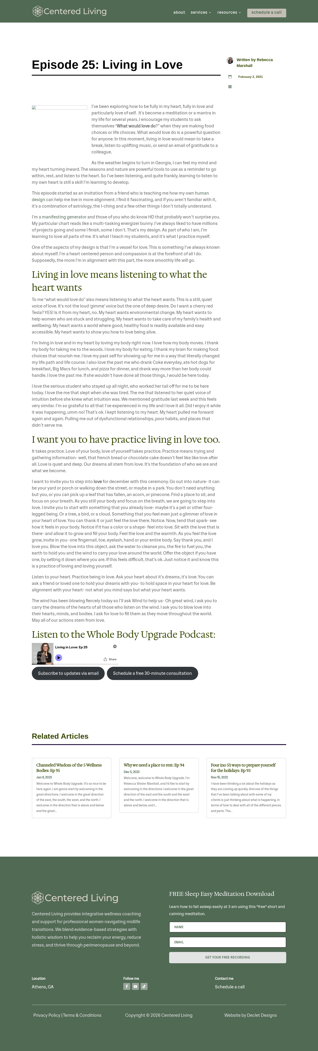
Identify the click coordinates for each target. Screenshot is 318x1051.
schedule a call (267, 13)
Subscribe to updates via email (68, 673)
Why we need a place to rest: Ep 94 (154, 765)
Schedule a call (230, 986)
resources (227, 13)
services (199, 13)
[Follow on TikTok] (144, 986)
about (179, 13)
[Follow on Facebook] (126, 986)
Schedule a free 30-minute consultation (152, 673)
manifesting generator (64, 217)
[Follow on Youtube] (135, 986)
